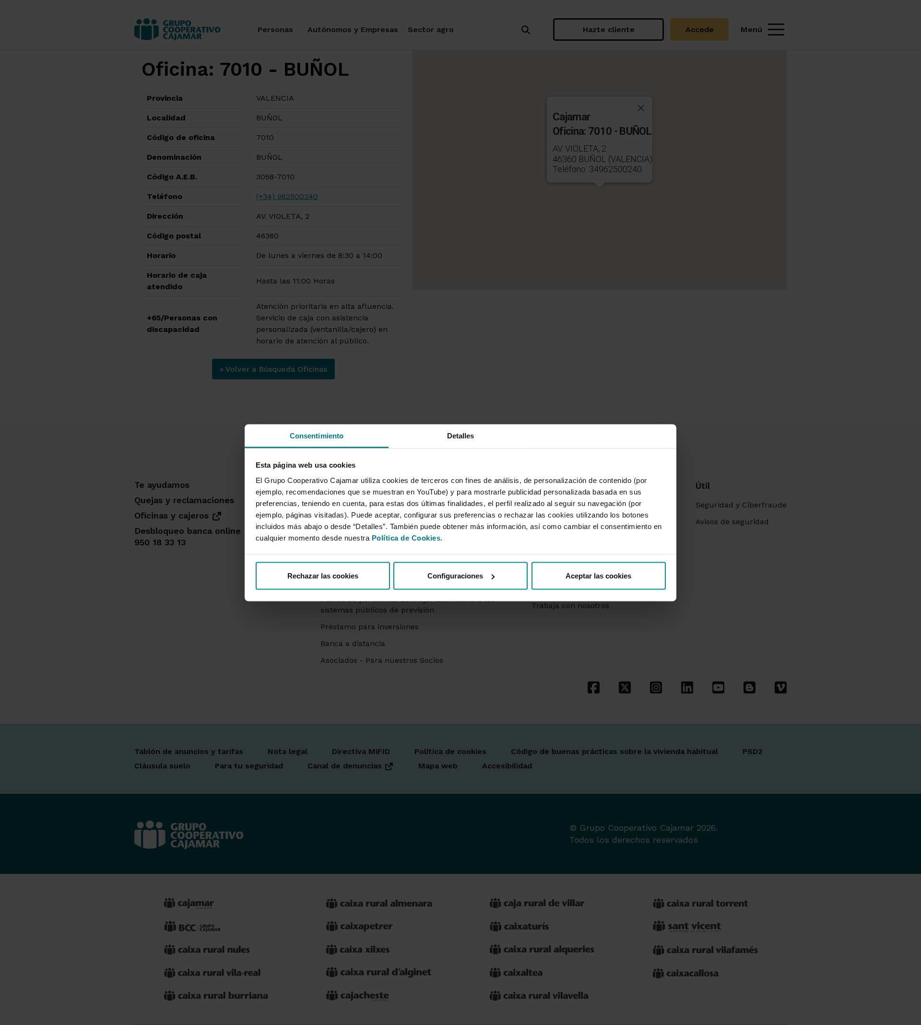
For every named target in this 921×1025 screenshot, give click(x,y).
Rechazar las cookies (322, 576)
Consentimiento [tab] (316, 435)
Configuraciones (455, 576)
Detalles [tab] (460, 435)
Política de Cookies (406, 537)
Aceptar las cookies (598, 576)
